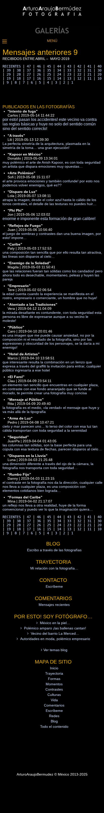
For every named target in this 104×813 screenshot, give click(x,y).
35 (49, 70)
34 (59, 70)
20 (99, 74)
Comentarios (54, 705)
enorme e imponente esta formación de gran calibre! (49, 218)
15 (49, 78)
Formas (54, 679)
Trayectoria (54, 673)
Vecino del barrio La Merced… (55, 633)
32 (79, 70)
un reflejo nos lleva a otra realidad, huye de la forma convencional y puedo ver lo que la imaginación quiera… (48, 507)
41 (89, 66)
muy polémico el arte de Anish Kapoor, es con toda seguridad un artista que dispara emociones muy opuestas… (51, 164)
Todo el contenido (54, 726)
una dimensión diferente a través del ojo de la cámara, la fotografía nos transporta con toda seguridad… (48, 466)
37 (29, 70)
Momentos (54, 684)
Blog (54, 721)
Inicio (54, 668)
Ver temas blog (55, 650)
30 (99, 70)
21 (89, 74)
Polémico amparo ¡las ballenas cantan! (55, 628)
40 (99, 66)
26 (39, 74)
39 (9, 70)
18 (19, 78)
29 (9, 74)
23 (69, 74)
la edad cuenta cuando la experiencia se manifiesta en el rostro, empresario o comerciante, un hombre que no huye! (50, 296)
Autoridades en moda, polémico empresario (55, 639)
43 (69, 66)
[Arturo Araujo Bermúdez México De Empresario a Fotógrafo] (52, 32)
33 (69, 70)
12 (79, 78)
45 (49, 66)
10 (99, 78)
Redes (54, 716)
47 (29, 66)
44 (59, 66)
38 (19, 70)
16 (39, 78)
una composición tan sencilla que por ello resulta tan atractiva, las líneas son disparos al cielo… (52, 254)
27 (29, 74)
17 (29, 78)
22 (79, 74)
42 (79, 66)
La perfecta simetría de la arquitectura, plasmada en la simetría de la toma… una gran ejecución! (46, 146)
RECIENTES (12, 66)
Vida (54, 700)
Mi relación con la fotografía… (54, 568)
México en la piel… (55, 623)
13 (69, 78)
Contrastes (54, 689)
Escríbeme (54, 586)
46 (39, 66)
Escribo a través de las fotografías (54, 550)
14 (59, 78)
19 (9, 78)
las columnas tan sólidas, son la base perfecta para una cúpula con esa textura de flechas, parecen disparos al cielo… (52, 447)
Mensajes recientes (54, 605)
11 (89, 78)
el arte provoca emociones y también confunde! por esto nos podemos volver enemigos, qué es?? (51, 183)
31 (89, 70)
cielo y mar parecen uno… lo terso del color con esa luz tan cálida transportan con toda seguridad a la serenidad (50, 428)
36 (39, 70)
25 (49, 74)
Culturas (54, 695)
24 (59, 74)
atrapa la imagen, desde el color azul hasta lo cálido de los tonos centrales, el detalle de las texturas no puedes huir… (49, 202)
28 (19, 74)
